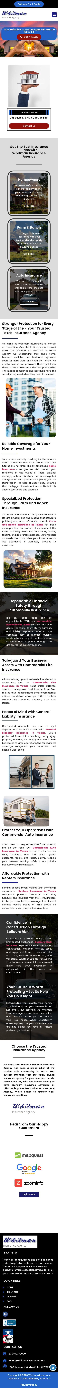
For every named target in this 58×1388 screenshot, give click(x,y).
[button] (54, 14)
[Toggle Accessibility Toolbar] (53, 1367)
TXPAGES (45, 1378)
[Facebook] (5, 1314)
